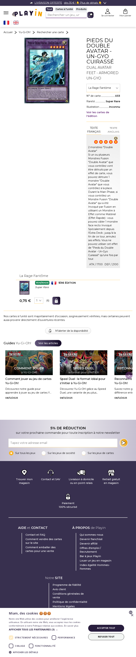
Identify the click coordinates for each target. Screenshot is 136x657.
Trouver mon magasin (24, 481)
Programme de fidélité (67, 584)
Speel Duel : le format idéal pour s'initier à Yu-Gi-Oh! (82, 381)
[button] (24, 287)
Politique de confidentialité (70, 601)
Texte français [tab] (94, 129)
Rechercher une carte (50, 32)
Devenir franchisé (91, 539)
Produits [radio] (81, 9)
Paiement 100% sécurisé (68, 505)
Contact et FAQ (35, 534)
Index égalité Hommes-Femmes (95, 566)
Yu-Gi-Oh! (24, 32)
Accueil (8, 32)
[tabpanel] (103, 201)
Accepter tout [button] (106, 628)
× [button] (132, 615)
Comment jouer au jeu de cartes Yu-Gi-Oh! (28, 381)
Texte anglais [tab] (113, 129)
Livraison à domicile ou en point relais (81, 481)
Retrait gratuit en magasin (111, 481)
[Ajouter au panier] (56, 300)
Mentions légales (64, 606)
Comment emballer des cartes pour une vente (41, 549)
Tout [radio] (49, 9)
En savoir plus (71, 625)
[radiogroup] (70, 9)
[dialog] (68, 632)
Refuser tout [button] (106, 636)
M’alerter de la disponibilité (71, 330)
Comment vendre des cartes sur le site (44, 541)
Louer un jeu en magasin (95, 560)
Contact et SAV (50, 479)
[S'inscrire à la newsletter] (123, 443)
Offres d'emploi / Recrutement (90, 549)
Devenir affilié (89, 543)
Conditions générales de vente (68, 595)
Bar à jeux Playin (90, 556)
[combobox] (103, 88)
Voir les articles (48, 343)
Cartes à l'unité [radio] (64, 9)
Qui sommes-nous (91, 534)
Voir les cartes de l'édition (97, 114)
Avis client (59, 589)
